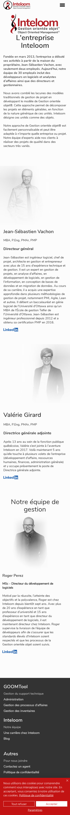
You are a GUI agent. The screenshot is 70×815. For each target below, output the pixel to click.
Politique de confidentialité (21, 772)
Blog (7, 739)
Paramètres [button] (35, 810)
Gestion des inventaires (19, 711)
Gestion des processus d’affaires (26, 705)
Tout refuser (19, 804)
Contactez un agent (17, 766)
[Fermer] (65, 782)
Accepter (51, 804)
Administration (13, 699)
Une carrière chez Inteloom (22, 733)
